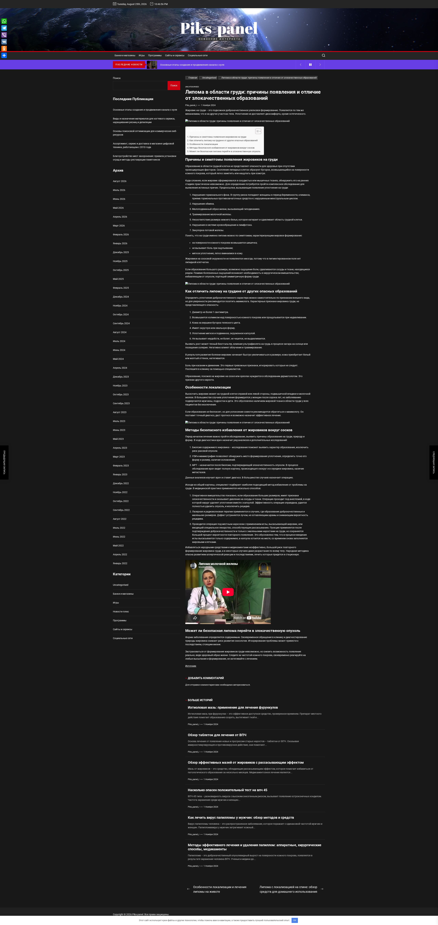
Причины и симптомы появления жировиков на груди (217, 137)
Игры (142, 55)
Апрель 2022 (120, 554)
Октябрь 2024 (121, 314)
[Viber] (4, 34)
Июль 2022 (119, 527)
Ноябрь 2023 (120, 385)
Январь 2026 (120, 243)
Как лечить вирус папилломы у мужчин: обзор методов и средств (241, 817)
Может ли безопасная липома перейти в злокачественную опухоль (224, 151)
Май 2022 (118, 545)
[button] (256, 131)
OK (294, 920)
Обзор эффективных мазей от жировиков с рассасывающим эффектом (246, 762)
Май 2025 (118, 279)
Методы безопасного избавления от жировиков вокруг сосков (221, 147)
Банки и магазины (125, 55)
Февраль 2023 (121, 465)
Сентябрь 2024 (121, 323)
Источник (190, 666)
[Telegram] (4, 28)
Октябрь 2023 (121, 394)
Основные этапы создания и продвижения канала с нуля (145, 109)
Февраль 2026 (121, 234)
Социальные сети (198, 55)
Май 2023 (118, 439)
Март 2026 (119, 225)
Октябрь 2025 (121, 270)
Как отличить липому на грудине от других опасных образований (223, 140)
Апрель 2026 (120, 216)
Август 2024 (119, 332)
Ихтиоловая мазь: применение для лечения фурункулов (233, 707)
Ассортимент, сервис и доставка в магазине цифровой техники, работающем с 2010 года (143, 145)
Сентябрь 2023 (121, 403)
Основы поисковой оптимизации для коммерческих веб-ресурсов (145, 133)
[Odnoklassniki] (4, 48)
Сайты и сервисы (174, 55)
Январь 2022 (120, 563)
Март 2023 (119, 456)
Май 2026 (118, 207)
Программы (155, 55)
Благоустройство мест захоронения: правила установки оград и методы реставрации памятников (144, 158)
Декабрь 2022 (121, 483)
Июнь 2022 (119, 536)
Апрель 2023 (120, 447)
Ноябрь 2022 (120, 492)
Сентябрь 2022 (121, 510)
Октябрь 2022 (121, 501)
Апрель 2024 (120, 367)
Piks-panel (219, 27)
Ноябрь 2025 (120, 261)
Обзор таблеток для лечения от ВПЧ (217, 735)
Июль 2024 (119, 341)
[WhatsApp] (4, 21)
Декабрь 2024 (121, 296)
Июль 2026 (119, 190)
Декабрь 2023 (121, 376)
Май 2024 (118, 359)
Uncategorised (192, 87)
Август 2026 (119, 181)
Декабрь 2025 (121, 252)
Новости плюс (121, 611)
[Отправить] (4, 55)
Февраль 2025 (121, 287)
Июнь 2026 (119, 199)
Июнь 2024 (119, 350)
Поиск (117, 78)
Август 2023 (119, 412)
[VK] (4, 41)
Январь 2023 (120, 474)
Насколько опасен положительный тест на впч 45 (227, 790)
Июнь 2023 (119, 430)
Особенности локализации (203, 144)
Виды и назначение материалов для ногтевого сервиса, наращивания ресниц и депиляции (144, 120)
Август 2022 (119, 519)
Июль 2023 (119, 421)
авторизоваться (241, 684)
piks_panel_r (191, 105)
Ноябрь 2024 (120, 305)
